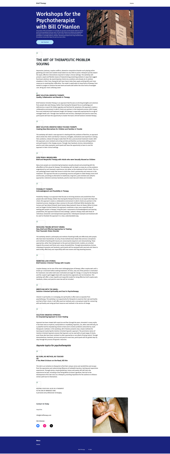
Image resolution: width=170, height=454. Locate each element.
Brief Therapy (41, 3)
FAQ (37, 421)
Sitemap (42, 421)
